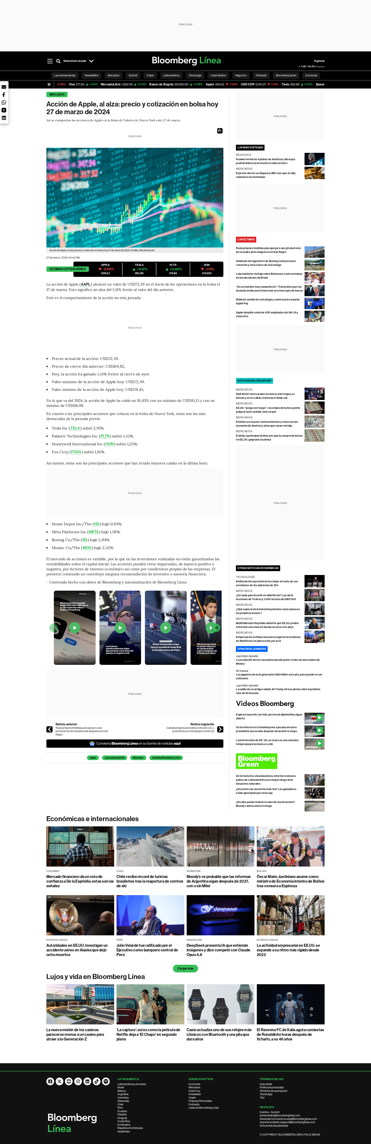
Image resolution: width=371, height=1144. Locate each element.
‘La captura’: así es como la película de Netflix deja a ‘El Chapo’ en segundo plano (148, 1034)
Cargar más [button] (185, 968)
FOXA (76, 452)
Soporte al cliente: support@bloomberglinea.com (287, 1122)
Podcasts (194, 1104)
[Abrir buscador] (58, 61)
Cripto (192, 1097)
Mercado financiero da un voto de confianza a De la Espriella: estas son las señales (80, 881)
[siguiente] (220, 729)
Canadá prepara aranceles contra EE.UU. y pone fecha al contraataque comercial (190, 729)
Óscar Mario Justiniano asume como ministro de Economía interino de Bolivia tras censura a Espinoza (290, 881)
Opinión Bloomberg (251, 649)
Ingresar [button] (319, 61)
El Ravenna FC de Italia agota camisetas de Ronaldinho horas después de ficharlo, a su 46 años (290, 1034)
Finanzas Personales (200, 1100)
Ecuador (122, 1111)
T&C (262, 1097)
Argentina (122, 1094)
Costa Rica (123, 1121)
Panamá (122, 1114)
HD (96, 524)
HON (109, 444)
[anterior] (49, 729)
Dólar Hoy (194, 1090)
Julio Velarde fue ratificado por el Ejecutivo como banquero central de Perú (147, 950)
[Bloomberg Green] (280, 761)
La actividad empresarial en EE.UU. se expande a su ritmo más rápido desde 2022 (288, 950)
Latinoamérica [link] (171, 75)
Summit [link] (133, 75)
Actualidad (195, 1094)
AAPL (85, 284)
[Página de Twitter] (59, 1081)
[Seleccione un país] (91, 61)
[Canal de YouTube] (69, 1081)
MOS (87, 547)
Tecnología (266, 1094)
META (94, 532)
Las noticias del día (114, 757)
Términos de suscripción (273, 1090)
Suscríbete (266, 1084)
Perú (120, 1107)
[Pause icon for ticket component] (49, 84)
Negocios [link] (241, 75)
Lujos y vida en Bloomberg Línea (95, 977)
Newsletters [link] (91, 75)
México (121, 1090)
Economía (194, 1084)
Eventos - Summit (269, 1112)
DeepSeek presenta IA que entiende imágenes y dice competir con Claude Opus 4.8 (218, 950)
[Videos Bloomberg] (280, 704)
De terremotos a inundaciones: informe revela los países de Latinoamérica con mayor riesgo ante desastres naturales (266, 779)
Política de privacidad (272, 1087)
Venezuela (123, 1100)
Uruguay (122, 1117)
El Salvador (123, 1124)
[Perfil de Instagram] (78, 1081)
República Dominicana (130, 1128)
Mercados (57, 94)
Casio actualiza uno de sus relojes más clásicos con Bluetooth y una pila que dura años (219, 1034)
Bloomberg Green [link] (286, 75)
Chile (120, 1104)
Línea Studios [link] (218, 75)
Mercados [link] (113, 75)
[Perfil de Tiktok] (96, 1081)
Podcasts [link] (261, 75)
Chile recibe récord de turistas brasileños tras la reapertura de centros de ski (150, 881)
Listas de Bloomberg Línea (204, 1107)
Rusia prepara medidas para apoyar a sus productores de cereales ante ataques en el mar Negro (82, 731)
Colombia (123, 1097)
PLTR (105, 436)
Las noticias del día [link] (64, 75)
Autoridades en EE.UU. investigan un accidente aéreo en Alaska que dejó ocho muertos (77, 950)
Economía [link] (311, 75)
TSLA (75, 428)
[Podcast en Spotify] (106, 1081)
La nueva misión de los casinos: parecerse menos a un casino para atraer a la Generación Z (75, 1034)
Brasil (120, 1087)
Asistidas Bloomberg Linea (166, 757)
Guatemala (123, 1131)
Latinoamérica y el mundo (131, 1084)
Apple (93, 757)
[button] (220, 131)
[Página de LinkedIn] (87, 1081)
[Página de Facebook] (50, 1081)
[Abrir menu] (49, 61)
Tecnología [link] (195, 75)
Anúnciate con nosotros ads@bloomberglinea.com (288, 1118)
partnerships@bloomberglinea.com (280, 1115)
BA (85, 540)
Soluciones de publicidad (274, 1125)
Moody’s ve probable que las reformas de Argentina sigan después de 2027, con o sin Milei (219, 881)
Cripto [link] (150, 75)
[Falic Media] (301, 66)
